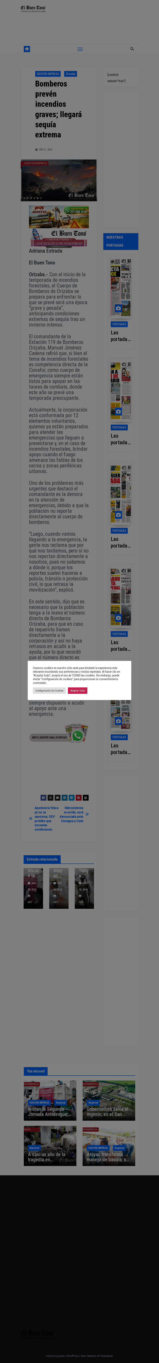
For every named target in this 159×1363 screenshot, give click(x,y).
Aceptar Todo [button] (77, 690)
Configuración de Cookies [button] (49, 690)
